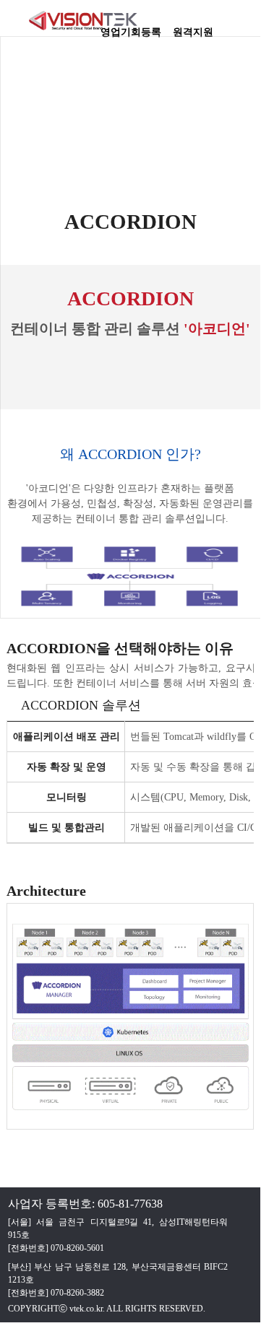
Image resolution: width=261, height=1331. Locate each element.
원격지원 (193, 27)
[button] (242, 25)
